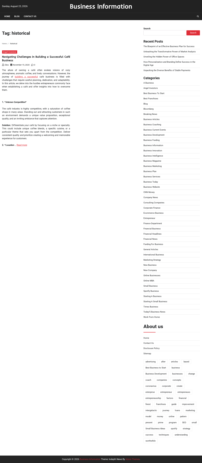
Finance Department (152, 223)
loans (177, 410)
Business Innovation (152, 150)
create (179, 386)
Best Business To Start (153, 93)
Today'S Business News (154, 312)
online (171, 416)
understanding (181, 435)
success (149, 435)
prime (160, 422)
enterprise (150, 392)
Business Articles (151, 119)
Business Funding (151, 140)
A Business (148, 83)
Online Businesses (151, 275)
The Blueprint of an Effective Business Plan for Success (168, 46)
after (163, 361)
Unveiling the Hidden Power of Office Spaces (163, 56)
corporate (166, 386)
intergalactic (151, 410)
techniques (164, 435)
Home (7, 16)
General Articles (150, 249)
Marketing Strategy (152, 260)
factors (170, 398)
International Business (153, 254)
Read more (22, 145)
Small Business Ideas (155, 428)
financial (182, 398)
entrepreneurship (153, 398)
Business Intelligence (153, 156)
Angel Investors (9, 52)
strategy (186, 428)
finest (148, 404)
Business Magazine (152, 161)
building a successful (26, 76)
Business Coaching (152, 124)
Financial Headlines (152, 234)
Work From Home (151, 317)
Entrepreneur (149, 218)
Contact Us (30, 16)
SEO (184, 422)
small (194, 422)
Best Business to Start (156, 367)
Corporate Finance (151, 208)
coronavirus (151, 386)
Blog (17, 16)
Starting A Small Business (155, 301)
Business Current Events (154, 130)
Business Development (153, 135)
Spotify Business (151, 291)
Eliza (7, 65)
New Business (150, 265)
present (149, 422)
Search (146, 28)
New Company (150, 270)
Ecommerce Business (153, 213)
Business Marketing (152, 166)
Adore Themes (133, 459)
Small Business (150, 286)
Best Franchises (150, 98)
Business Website (151, 187)
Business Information (101, 6)
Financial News (150, 239)
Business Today (150, 182)
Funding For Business (153, 244)
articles (174, 361)
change (191, 374)
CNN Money (149, 192)
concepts (177, 380)
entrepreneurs (184, 392)
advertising (151, 361)
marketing (190, 410)
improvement (188, 404)
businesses (177, 374)
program (173, 422)
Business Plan (149, 171)
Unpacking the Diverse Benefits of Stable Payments (166, 70)
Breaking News (150, 114)
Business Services (151, 176)
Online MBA (148, 280)
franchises (161, 404)
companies (162, 380)
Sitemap (147, 353)
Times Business (150, 307)
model (148, 416)
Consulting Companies (153, 202)
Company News (150, 197)
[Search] (198, 16)
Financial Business (152, 228)
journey (166, 410)
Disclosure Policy (151, 348)
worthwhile (151, 441)
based (186, 361)
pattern (183, 416)
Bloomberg (148, 109)
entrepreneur (166, 392)
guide (173, 404)
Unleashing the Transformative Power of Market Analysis (169, 51)
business (176, 367)
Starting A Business (152, 296)
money (160, 416)
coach (148, 380)
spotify (174, 428)
